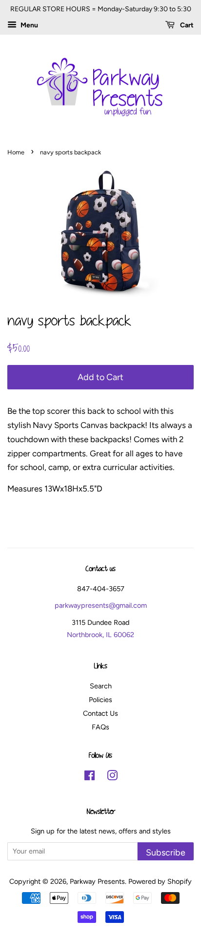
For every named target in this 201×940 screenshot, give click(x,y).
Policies (100, 699)
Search (101, 686)
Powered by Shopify (160, 881)
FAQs (100, 727)
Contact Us (100, 713)
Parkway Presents (97, 881)
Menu (28, 25)
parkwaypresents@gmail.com (101, 605)
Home (15, 152)
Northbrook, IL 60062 (100, 634)
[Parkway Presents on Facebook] (89, 777)
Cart (186, 25)
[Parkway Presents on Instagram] (112, 777)
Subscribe (165, 852)
